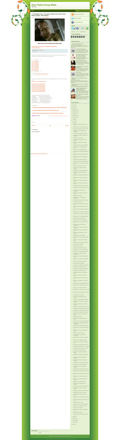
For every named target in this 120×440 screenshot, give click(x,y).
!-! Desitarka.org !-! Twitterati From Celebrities (80, 325)
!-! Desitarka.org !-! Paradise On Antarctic (79, 287)
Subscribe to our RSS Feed (79, 14)
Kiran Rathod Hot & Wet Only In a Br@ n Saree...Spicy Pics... (82, 55)
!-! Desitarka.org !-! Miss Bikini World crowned (80, 200)
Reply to (34, 46)
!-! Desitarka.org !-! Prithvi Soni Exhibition (80, 247)
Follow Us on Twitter (77, 18)
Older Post (67, 125)
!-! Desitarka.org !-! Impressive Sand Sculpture (80, 268)
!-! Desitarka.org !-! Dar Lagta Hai (78, 294)
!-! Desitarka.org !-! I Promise (77, 201)
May (74, 122)
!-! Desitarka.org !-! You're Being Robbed (79, 149)
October (74, 113)
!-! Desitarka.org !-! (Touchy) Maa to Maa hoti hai (81, 308)
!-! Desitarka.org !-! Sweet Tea (78, 412)
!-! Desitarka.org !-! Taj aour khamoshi (79, 218)
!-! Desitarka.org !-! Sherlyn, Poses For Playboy (81, 386)
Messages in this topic (35, 47)
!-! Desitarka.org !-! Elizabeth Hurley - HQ (80, 266)
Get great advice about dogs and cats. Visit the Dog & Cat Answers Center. (45, 110)
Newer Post (33, 125)
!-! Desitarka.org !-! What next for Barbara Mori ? (81, 161)
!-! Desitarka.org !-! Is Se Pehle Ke (78, 332)
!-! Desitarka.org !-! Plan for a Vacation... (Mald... (81, 128)
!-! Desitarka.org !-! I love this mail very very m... (81, 312)
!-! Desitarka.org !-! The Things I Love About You (81, 211)
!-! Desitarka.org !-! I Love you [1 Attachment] (80, 249)
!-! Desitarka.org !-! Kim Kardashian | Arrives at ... (81, 242)
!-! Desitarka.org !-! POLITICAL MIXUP (79, 270)
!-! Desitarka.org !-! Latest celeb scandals (80, 159)
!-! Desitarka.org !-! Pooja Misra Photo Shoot (80, 251)
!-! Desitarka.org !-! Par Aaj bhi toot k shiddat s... (81, 404)
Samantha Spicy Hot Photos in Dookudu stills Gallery (81, 89)
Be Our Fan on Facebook (78, 22)
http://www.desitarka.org (35, 61)
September (75, 115)
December (75, 110)
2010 (73, 108)
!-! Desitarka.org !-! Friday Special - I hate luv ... (80, 348)
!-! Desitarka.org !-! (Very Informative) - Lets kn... (81, 306)
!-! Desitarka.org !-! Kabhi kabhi (78, 244)
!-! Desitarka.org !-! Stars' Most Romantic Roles (80, 321)
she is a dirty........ (79, 72)
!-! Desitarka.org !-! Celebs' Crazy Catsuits (80, 364)
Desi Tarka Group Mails (44, 5)
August (74, 117)
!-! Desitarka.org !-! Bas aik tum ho (78, 263)
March (74, 418)
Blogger (69, 436)
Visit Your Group (34, 51)
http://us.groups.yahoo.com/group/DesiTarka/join (39, 81)
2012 (73, 105)
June (74, 121)
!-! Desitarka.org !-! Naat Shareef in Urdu (79, 261)
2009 (73, 424)
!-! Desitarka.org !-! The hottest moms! (79, 381)
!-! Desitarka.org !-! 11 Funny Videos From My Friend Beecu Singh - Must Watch (48, 14)
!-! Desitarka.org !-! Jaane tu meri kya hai (79, 392)
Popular (73, 31)
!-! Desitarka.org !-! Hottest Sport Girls (79, 235)
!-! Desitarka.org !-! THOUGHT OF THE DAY (80, 133)
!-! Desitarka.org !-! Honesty (77, 316)
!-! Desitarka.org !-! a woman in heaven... (79, 165)
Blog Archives (82, 31)
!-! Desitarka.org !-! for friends (78, 246)
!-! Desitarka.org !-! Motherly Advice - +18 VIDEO (81, 346)
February (74, 420)
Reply (46, 46)
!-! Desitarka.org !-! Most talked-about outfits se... (81, 299)
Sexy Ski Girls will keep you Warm (78, 43)
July (73, 119)
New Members (40, 50)
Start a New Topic (53, 46)
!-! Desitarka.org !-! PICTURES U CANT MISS (80, 185)
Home (32, 10)
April (74, 416)
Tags (77, 31)
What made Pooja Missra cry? (81, 60)
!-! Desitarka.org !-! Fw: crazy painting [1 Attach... (81, 216)
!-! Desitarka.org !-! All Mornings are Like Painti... (81, 265)
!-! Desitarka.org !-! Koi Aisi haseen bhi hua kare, (81, 390)
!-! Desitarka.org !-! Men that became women (80, 344)
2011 (73, 106)
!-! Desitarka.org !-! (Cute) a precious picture (80, 170)
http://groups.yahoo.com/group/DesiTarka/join (41, 73)
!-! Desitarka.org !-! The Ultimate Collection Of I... (81, 310)
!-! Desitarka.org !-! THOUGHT (78, 407)
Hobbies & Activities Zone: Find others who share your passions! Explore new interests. (47, 113)
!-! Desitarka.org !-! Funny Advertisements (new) (81, 283)
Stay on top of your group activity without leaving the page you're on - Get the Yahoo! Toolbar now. (49, 107)
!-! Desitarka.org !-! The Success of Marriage (80, 145)
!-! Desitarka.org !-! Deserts (77, 195)
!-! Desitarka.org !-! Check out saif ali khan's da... (81, 362)
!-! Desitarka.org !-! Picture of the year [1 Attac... (80, 414)
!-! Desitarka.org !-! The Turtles (78, 402)
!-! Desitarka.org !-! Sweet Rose (78, 137)
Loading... (40, 432)
